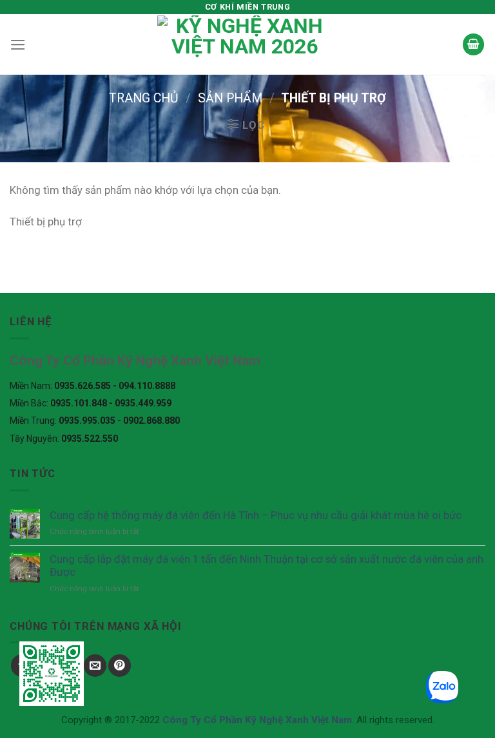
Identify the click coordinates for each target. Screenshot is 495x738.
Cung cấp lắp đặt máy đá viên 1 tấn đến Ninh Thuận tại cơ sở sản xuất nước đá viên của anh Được (266, 565)
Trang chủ (144, 98)
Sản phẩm (230, 98)
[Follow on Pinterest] (119, 665)
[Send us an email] (95, 665)
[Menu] (18, 44)
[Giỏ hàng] (474, 44)
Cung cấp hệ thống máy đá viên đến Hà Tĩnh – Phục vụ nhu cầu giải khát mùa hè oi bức (255, 515)
